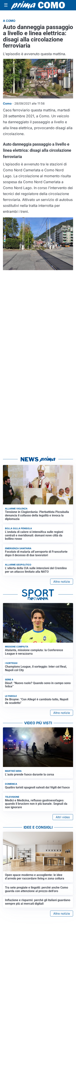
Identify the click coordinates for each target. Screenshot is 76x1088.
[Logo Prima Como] (38, 5)
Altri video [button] (63, 817)
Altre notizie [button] (61, 581)
